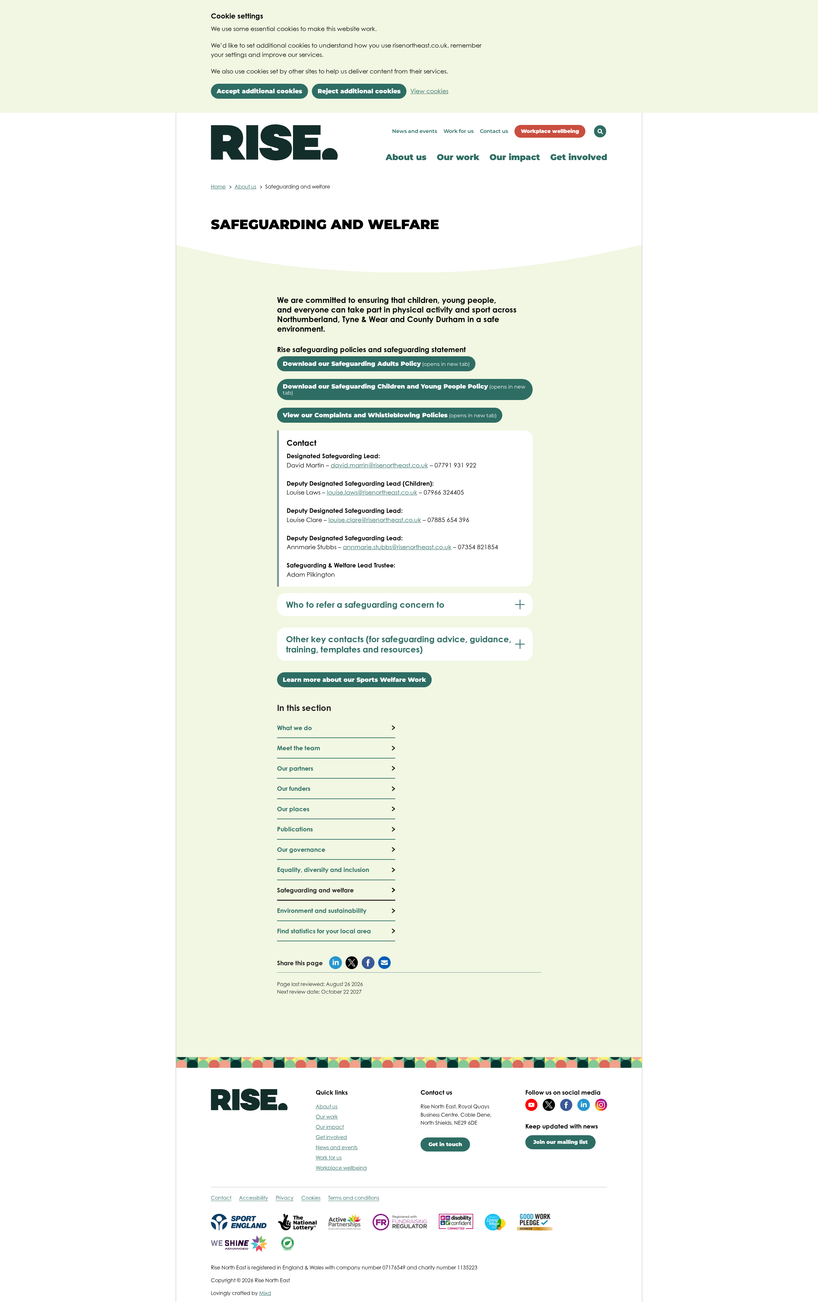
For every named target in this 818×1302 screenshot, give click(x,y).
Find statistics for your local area (324, 931)
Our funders (293, 788)
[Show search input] (600, 131)
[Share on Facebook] (368, 962)
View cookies (429, 91)
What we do (294, 727)
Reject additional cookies (359, 91)
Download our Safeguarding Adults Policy (376, 363)
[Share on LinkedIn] (335, 962)
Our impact (515, 157)
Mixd (265, 1293)
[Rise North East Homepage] (274, 149)
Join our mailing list (560, 1142)
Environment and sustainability (322, 910)
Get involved (578, 157)
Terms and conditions (353, 1198)
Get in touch (445, 1144)
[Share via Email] (384, 962)
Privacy (285, 1198)
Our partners (295, 768)
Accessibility (253, 1198)
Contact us (494, 131)
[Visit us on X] (549, 1105)
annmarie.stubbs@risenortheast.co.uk (397, 547)
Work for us (459, 131)
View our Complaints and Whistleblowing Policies (390, 415)
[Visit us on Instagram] (601, 1105)
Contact (221, 1198)
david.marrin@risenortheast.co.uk (379, 465)
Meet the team (298, 747)
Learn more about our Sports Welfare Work (354, 679)
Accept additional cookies (259, 91)
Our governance (301, 849)
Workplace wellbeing (550, 131)
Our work (458, 157)
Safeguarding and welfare (315, 890)
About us (406, 157)
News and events (414, 131)
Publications (295, 829)
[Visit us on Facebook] (566, 1105)
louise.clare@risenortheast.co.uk (374, 519)
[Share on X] (351, 962)
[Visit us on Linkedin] (583, 1105)
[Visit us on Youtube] (531, 1105)
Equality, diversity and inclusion (323, 869)
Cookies (310, 1198)
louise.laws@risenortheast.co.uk (372, 492)
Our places (293, 809)
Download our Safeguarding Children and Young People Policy (404, 389)
